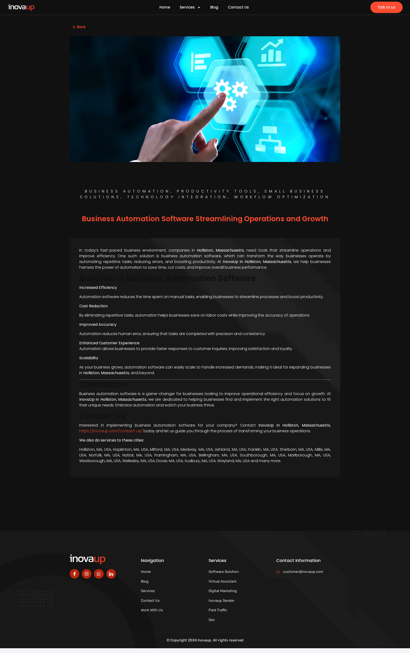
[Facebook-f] (74, 574)
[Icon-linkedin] (111, 574)
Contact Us (238, 7)
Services (187, 7)
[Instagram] (86, 574)
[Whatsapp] (98, 574)
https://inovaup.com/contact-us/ (110, 431)
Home (164, 7)
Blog (214, 7)
